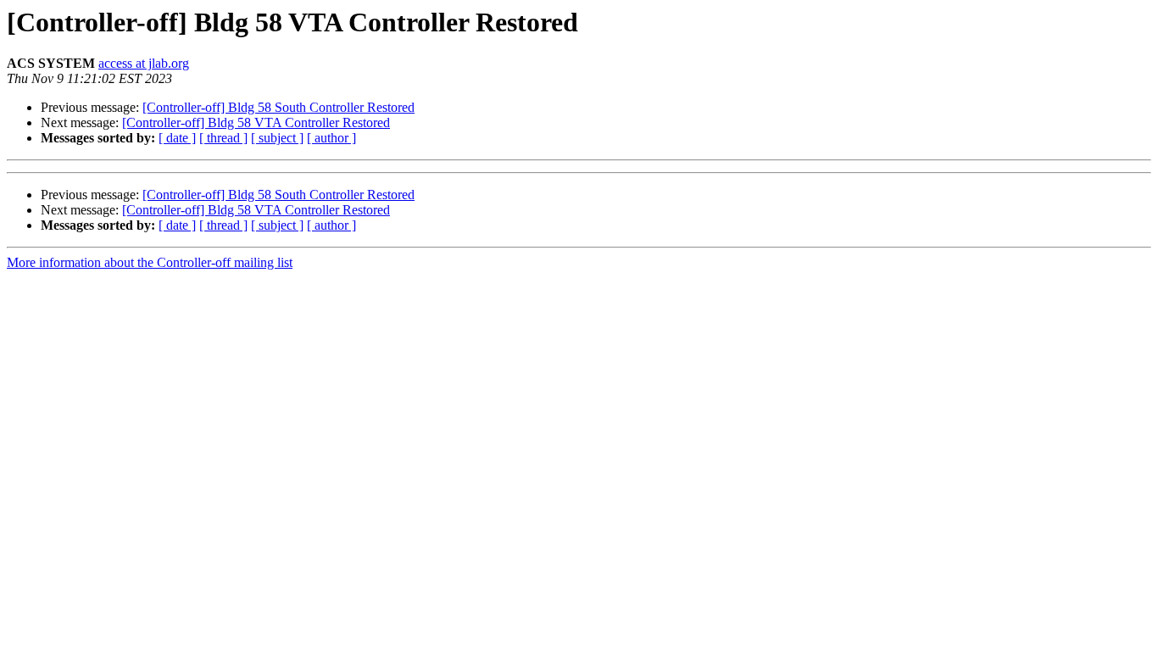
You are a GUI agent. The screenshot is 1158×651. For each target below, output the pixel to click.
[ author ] (331, 138)
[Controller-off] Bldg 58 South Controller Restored (278, 107)
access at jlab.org (143, 63)
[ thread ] (223, 138)
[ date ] (177, 138)
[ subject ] (277, 138)
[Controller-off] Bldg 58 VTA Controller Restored (256, 122)
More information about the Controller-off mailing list (149, 262)
